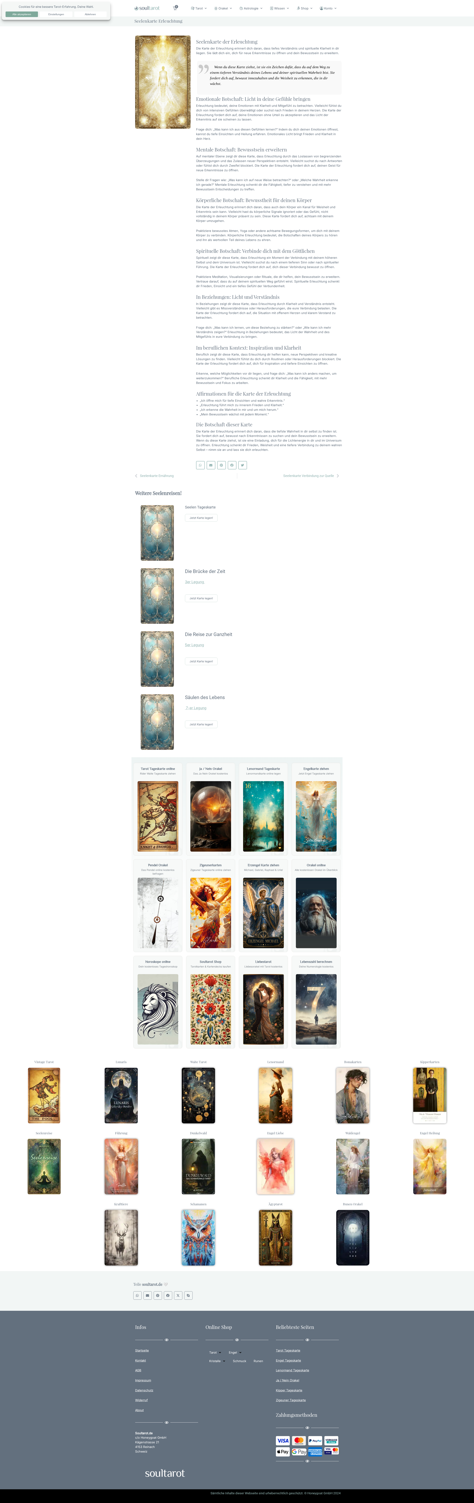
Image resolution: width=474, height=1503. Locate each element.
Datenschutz (144, 1390)
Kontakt (140, 1360)
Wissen (279, 8)
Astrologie (251, 8)
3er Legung (195, 582)
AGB (138, 1370)
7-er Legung (195, 708)
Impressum (143, 1380)
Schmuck (239, 1361)
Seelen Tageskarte (200, 507)
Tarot (199, 8)
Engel (233, 1352)
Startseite (142, 1350)
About (139, 1410)
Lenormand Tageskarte (292, 1370)
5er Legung (194, 645)
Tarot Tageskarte (288, 1350)
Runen (258, 1361)
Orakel (223, 8)
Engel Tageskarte (288, 1360)
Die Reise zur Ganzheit (208, 634)
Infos (140, 1327)
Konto (328, 8)
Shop (304, 8)
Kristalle (215, 1361)
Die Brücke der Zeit (205, 571)
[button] (200, 465)
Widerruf (141, 1400)
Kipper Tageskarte (289, 1390)
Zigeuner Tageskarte (291, 1400)
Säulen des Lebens (205, 697)
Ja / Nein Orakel (287, 1380)
